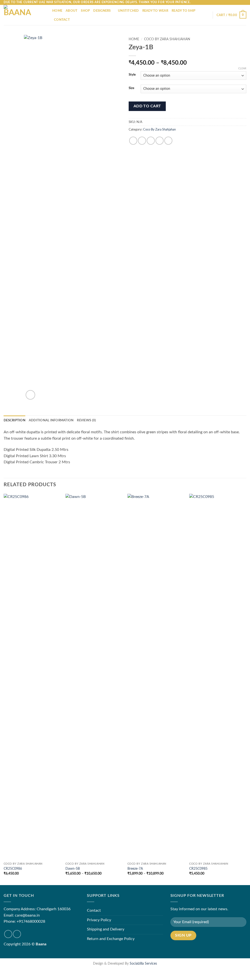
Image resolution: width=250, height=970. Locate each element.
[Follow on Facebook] (8, 934)
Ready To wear (155, 10)
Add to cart (147, 106)
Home (57, 10)
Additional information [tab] (51, 420)
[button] (231, 15)
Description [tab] (14, 420)
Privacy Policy (99, 920)
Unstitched (128, 10)
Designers (102, 10)
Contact (62, 19)
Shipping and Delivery (105, 929)
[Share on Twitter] (142, 141)
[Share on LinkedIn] (168, 141)
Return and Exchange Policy (111, 939)
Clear (242, 68)
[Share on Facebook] (133, 141)
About (71, 10)
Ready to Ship (183, 10)
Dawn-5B (72, 868)
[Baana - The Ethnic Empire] (24, 15)
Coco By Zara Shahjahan (167, 39)
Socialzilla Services (143, 963)
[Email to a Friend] (151, 141)
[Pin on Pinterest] (160, 141)
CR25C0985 (198, 868)
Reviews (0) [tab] (86, 420)
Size (131, 88)
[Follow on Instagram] (17, 934)
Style (132, 74)
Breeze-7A (135, 868)
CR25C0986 (13, 868)
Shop (85, 10)
